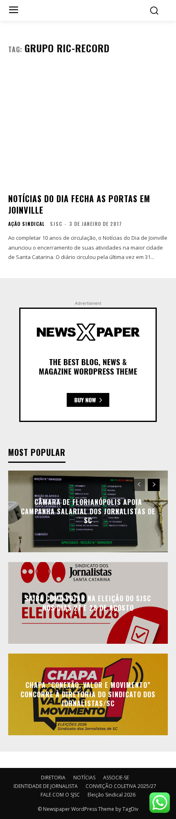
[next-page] (154, 485)
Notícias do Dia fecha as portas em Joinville (79, 204)
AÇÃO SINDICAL (26, 223)
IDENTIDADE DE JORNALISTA (46, 786)
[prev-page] (139, 485)
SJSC (56, 223)
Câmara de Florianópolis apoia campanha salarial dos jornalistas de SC (88, 512)
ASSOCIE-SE (116, 777)
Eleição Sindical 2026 (111, 794)
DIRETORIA (53, 777)
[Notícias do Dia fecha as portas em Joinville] (88, 127)
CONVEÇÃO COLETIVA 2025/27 (121, 786)
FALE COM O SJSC (60, 794)
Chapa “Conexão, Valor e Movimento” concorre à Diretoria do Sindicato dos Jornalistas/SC (88, 695)
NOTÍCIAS (84, 777)
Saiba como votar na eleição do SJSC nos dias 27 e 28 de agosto (88, 603)
